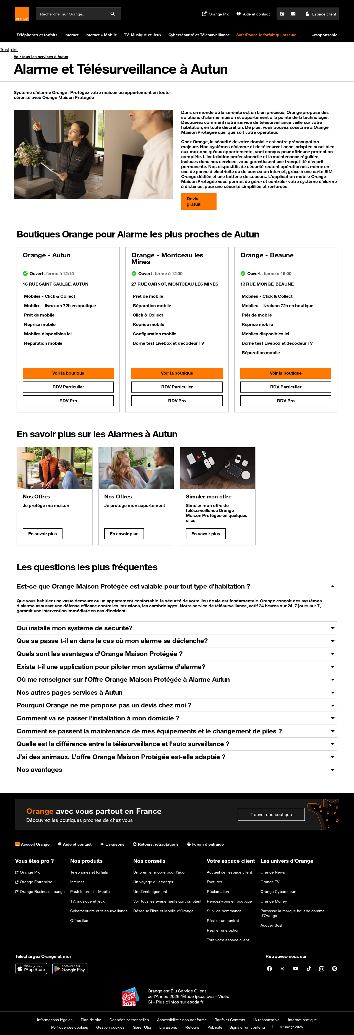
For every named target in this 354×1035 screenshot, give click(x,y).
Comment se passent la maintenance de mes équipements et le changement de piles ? (149, 731)
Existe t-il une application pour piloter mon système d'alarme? (111, 666)
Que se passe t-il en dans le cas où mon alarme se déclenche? (112, 640)
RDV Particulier (68, 387)
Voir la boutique (68, 373)
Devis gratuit (193, 201)
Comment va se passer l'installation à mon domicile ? (98, 718)
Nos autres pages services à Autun (70, 692)
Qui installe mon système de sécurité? (74, 628)
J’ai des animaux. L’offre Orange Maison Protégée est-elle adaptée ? (121, 756)
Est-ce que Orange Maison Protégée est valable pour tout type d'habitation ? (133, 586)
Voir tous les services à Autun (41, 56)
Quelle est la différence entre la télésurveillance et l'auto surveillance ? (123, 743)
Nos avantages (39, 769)
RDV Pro (68, 400)
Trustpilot (9, 49)
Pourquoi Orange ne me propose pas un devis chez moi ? (104, 705)
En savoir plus (42, 533)
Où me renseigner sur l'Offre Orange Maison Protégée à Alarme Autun (123, 679)
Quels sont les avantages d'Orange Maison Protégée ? (100, 653)
